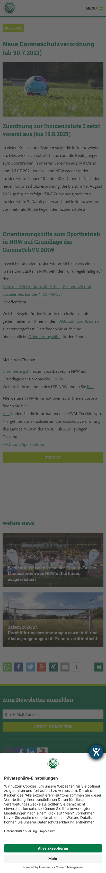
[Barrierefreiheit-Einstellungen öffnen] (96, 752)
